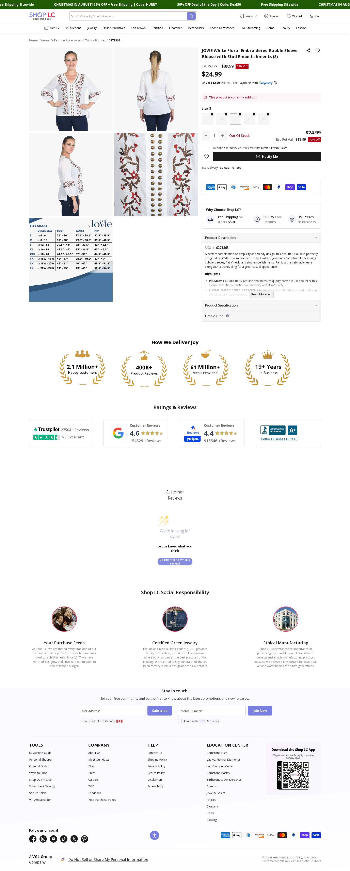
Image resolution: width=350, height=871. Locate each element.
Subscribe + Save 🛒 (42, 786)
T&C (91, 786)
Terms (202, 721)
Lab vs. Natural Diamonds (224, 759)
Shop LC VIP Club (40, 779)
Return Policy (156, 773)
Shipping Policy (157, 759)
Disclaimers (155, 779)
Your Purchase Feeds (102, 800)
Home (211, 813)
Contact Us (154, 753)
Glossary (212, 806)
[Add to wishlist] (318, 50)
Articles (211, 800)
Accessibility (155, 786)
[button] (275, 82)
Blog (91, 766)
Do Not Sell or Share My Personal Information (108, 859)
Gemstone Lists (217, 753)
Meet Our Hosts (98, 759)
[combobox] (129, 16)
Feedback (94, 793)
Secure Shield (38, 793)
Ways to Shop (38, 773)
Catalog (212, 820)
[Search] (191, 16)
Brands (211, 786)
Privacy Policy (156, 766)
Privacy (214, 721)
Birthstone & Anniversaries (224, 779)
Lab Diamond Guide (220, 766)
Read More (259, 294)
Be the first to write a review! (175, 561)
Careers (93, 779)
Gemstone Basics (218, 773)
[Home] (49, 16)
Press (92, 773)
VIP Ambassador (40, 800)
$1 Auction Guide (40, 753)
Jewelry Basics (216, 793)
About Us (94, 753)
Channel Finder (39, 766)
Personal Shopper (40, 759)
